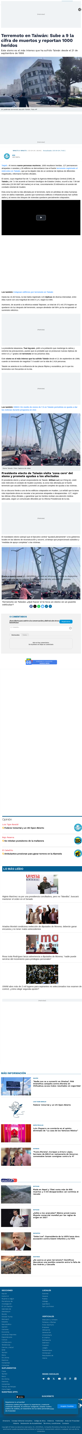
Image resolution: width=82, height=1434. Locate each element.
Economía (5, 1332)
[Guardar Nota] (50, 606)
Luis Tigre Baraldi (10, 824)
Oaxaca (45, 1296)
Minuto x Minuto (20, 150)
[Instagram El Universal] (65, 1379)
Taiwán (7, 596)
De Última (5, 1379)
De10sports (46, 1340)
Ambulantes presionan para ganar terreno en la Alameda (33, 853)
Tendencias (6, 1345)
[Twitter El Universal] (54, 1379)
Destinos (5, 1360)
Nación (4, 1293)
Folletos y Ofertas (49, 1322)
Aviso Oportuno (48, 1325)
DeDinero (45, 1343)
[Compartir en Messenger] (42, 606)
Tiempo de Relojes (9, 1386)
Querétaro (46, 1304)
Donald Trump (7, 1316)
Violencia (50, 1421)
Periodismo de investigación (7, 1302)
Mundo (4, 1314)
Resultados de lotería (47, 1357)
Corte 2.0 (5, 1296)
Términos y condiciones (51, 1423)
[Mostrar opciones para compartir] (79, 9)
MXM (3, 1350)
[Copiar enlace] (46, 606)
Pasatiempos (47, 1350)
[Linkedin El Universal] (75, 1379)
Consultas (5, 1365)
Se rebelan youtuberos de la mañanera (24, 841)
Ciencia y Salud (8, 1347)
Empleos (45, 1327)
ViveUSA (45, 1345)
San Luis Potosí (48, 1306)
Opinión (7, 819)
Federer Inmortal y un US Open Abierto (24, 828)
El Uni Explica (7, 1306)
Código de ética (39, 1421)
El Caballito (7, 850)
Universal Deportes (9, 1334)
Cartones (5, 1329)
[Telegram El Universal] (43, 1379)
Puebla (45, 1299)
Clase (4, 1371)
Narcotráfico (6, 1324)
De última (5, 1357)
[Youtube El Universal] (59, 1379)
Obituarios (46, 1330)
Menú (4, 1355)
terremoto (18, 596)
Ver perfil (16, 157)
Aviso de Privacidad (72, 1421)
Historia (16, 1423)
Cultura (4, 1340)
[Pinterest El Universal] (70, 1379)
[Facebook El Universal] (49, 1379)
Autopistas (6, 1363)
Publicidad (59, 1421)
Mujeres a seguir (8, 1299)
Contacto (65, 1423)
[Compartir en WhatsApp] (38, 606)
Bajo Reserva (8, 837)
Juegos (45, 1348)
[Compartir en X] (35, 606)
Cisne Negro (6, 1389)
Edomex (45, 1293)
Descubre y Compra (49, 1319)
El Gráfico (46, 1337)
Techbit (4, 1352)
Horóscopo (46, 1353)
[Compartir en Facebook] (31, 606)
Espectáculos (7, 1337)
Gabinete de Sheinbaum (6, 1310)
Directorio (6, 1421)
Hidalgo (45, 1301)
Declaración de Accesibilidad (31, 1423)
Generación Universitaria (47, 1334)
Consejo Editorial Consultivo (22, 1421)
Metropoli (5, 1319)
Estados (5, 1322)
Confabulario (6, 1342)
